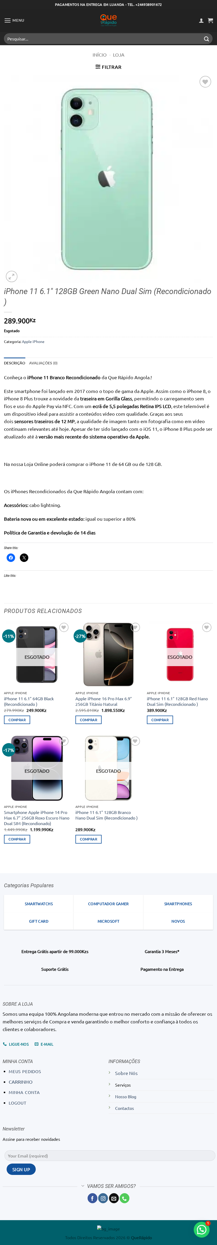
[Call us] (124, 1198)
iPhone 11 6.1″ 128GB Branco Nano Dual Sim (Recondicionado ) (106, 814)
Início (100, 54)
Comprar (17, 719)
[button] (14, 20)
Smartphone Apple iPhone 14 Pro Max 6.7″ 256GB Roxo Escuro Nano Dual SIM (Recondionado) (36, 817)
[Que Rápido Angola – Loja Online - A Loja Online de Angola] (108, 20)
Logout (17, 1102)
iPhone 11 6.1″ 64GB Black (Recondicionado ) (29, 701)
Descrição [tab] (14, 363)
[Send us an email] (114, 1198)
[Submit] (206, 38)
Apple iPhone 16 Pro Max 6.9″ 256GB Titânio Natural (103, 701)
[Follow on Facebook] (92, 1198)
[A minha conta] (201, 20)
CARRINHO (21, 1081)
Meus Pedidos (25, 1071)
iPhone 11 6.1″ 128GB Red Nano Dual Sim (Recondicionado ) (177, 701)
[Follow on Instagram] (103, 1198)
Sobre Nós (126, 1073)
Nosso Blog (125, 1096)
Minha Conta (24, 1092)
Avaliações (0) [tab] (43, 363)
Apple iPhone (33, 341)
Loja (118, 54)
